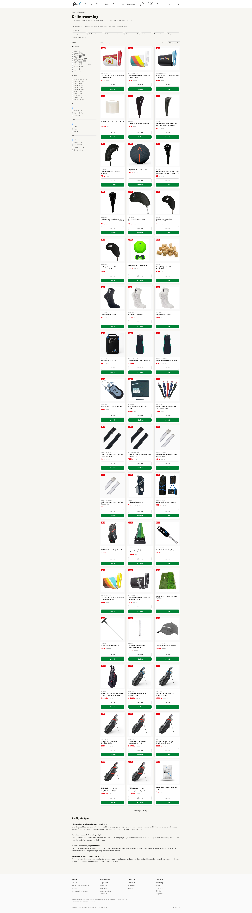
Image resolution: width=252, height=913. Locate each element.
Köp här (112, 89)
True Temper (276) (80, 61)
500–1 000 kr (78, 145)
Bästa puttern (159, 34)
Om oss (74, 883)
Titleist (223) (78, 63)
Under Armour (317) (80, 59)
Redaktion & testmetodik (80, 885)
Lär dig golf (141, 4)
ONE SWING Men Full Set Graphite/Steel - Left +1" (164, 742)
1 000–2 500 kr (79, 147)
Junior (76, 131)
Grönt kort (103, 894)
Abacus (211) (78, 69)
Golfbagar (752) (79, 81)
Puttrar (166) (78, 97)
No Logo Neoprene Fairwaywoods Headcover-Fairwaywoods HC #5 (112, 220)
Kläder (98, 4)
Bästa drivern (146, 34)
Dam (75, 126)
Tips (122, 4)
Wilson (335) (78, 57)
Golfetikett (131, 885)
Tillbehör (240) (78, 93)
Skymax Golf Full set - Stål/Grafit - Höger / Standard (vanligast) (112, 694)
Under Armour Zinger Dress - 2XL (139, 360)
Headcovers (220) (80, 95)
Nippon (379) (78, 53)
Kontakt (74, 888)
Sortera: (165, 43)
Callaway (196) (78, 71)
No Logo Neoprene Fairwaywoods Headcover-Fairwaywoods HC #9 (167, 172)
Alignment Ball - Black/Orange (138, 170)
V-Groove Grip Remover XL (110, 645)
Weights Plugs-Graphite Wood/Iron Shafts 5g (136, 646)
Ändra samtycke (102, 907)
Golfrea (107, 4)
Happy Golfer (78, 113)
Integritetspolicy (76, 907)
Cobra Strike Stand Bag (136, 502)
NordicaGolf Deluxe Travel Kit (166, 502)
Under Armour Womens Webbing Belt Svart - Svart (112, 455)
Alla (75, 108)
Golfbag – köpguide (95, 34)
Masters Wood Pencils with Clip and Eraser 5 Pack (166, 407)
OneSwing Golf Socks (108, 315)
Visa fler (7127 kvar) (140, 811)
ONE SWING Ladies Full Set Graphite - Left (137, 694)
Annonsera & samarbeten (80, 891)
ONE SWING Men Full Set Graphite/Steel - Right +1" (136, 790)
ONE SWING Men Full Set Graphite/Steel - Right (109, 790)
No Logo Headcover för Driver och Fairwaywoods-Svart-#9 (166, 124)
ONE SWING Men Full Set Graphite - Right (109, 742)
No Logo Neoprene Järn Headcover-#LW (109, 268)
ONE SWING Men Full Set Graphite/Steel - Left (136, 742)
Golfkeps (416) (78, 85)
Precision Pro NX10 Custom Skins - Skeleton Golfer (139, 598)
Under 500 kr (78, 142)
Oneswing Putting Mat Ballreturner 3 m (135, 551)
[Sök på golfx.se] (178, 4)
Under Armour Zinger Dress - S (166, 360)
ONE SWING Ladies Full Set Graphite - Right (165, 694)
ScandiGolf (77, 115)
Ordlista (130, 888)
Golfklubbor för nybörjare (113, 34)
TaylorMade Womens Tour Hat (166, 645)
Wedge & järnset (173, 34)
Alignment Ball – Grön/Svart (137, 265)
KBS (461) (77, 51)
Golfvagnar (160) (79, 99)
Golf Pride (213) (79, 67)
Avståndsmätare (105, 891)
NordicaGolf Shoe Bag (108, 360)
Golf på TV (150, 4)
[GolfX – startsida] (77, 4)
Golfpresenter (104, 883)
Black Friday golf (78, 38)
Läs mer (112, 85)
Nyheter (170, 4)
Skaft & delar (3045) (80, 79)
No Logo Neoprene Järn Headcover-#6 (164, 220)
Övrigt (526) (78, 83)
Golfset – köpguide (132, 34)
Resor (115, 4)
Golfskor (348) (78, 87)
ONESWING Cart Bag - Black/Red (112, 550)
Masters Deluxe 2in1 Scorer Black (112, 406)
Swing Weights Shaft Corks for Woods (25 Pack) (166, 268)
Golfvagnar (103, 885)
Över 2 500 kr (78, 150)
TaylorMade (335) (79, 55)
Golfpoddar (159, 894)
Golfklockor (103, 888)
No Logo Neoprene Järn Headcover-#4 (136, 220)
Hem (73, 12)
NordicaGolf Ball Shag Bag (165, 550)
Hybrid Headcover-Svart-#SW (138, 123)
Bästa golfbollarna (79, 34)
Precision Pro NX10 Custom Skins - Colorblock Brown (112, 598)
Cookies (84, 907)
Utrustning (88, 4)
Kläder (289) (78, 91)
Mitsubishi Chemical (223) (82, 65)
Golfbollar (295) (79, 89)
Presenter (160, 4)
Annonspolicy (92, 907)
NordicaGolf (78, 110)
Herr (75, 129)
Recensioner (131, 4)
